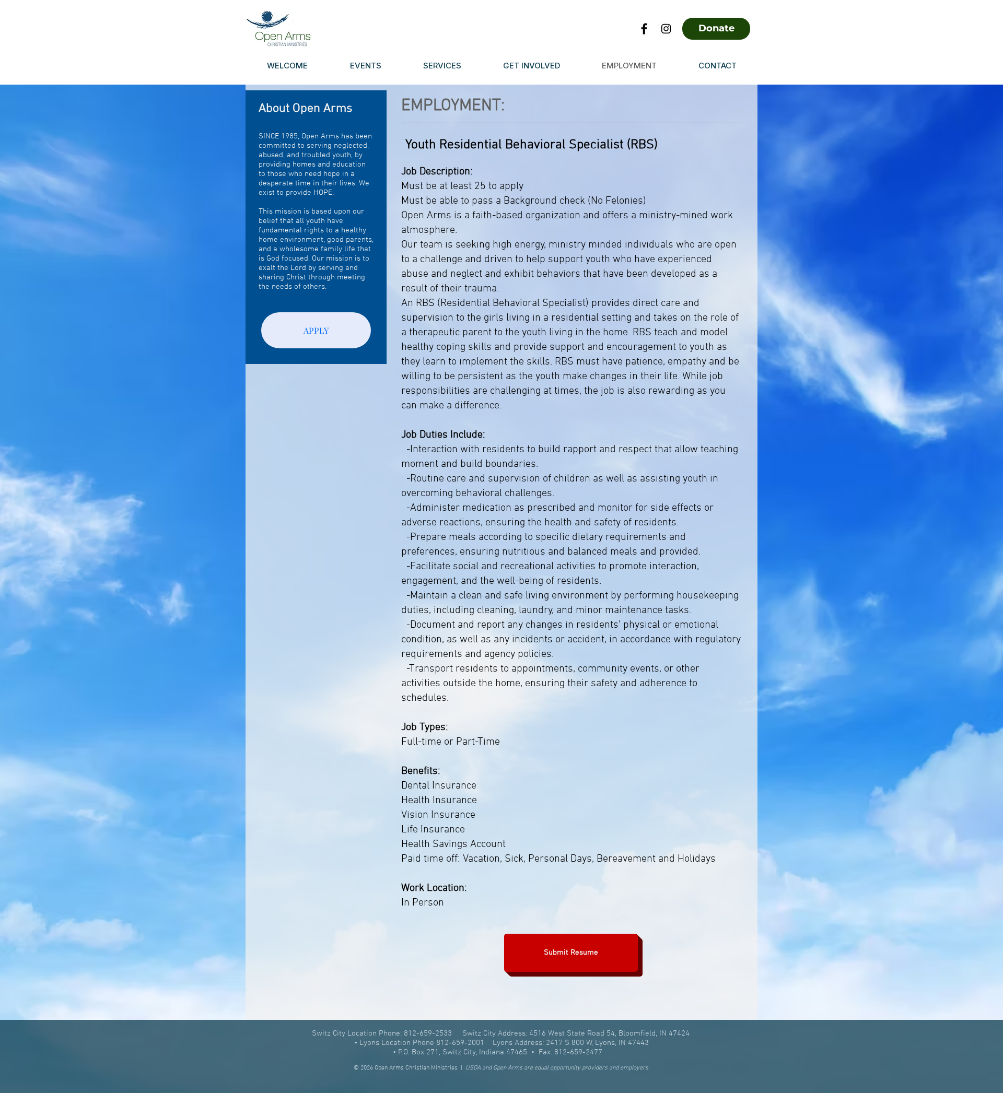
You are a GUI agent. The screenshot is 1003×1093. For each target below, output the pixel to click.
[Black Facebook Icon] (644, 28)
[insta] (666, 28)
